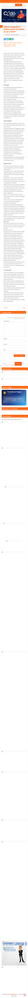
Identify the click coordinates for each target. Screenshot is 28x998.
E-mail (5, 344)
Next (24, 307)
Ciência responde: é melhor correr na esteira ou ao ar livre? (14, 29)
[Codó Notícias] (14, 15)
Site (4, 349)
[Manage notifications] (25, 995)
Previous (6, 307)
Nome (5, 338)
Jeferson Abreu (15, 34)
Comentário (7, 321)
